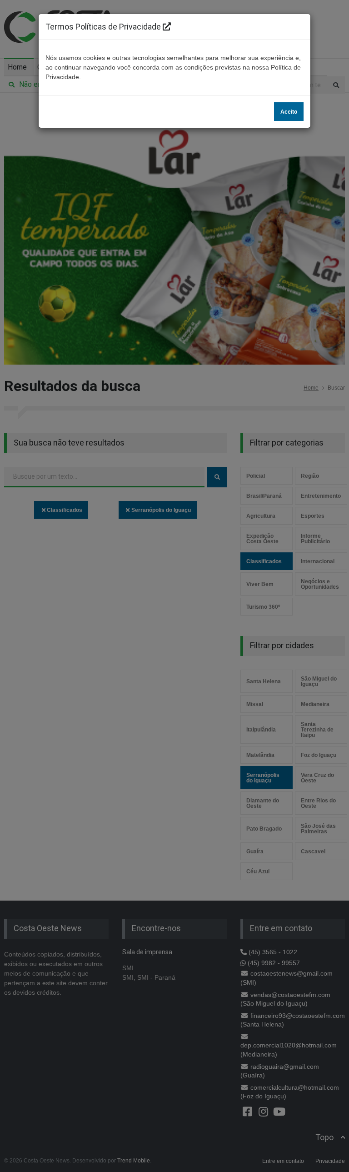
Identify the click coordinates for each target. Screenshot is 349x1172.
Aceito (288, 112)
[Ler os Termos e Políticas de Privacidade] (167, 26)
